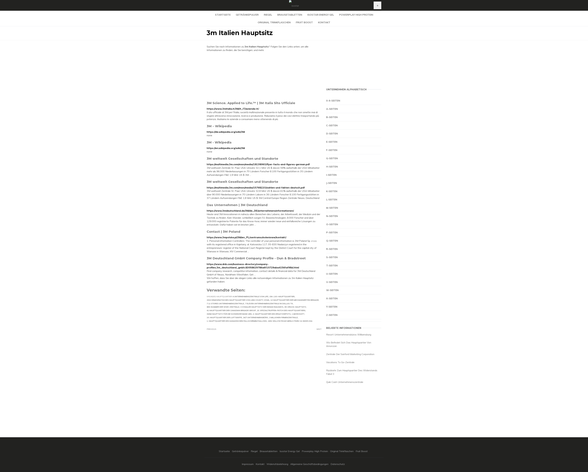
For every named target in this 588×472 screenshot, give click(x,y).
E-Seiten (331, 141)
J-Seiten (331, 182)
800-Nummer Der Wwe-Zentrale (223, 307)
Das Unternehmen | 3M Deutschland (237, 205)
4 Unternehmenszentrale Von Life (250, 296)
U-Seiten (332, 273)
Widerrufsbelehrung (277, 464)
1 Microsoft (298, 314)
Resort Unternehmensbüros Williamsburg (348, 334)
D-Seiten (332, 133)
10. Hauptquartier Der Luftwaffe (224, 317)
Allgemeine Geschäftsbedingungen (309, 464)
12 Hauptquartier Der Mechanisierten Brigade (294, 300)
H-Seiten (332, 166)
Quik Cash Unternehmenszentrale (344, 382)
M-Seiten (332, 207)
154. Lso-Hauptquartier (281, 296)
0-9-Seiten (333, 100)
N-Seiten (332, 216)
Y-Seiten (331, 306)
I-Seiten (331, 174)
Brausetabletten (289, 14)
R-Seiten (332, 248)
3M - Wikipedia (219, 142)
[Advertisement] (264, 76)
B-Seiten (332, 117)
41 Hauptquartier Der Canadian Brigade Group (231, 310)
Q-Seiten (332, 240)
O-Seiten (332, 224)
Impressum (248, 464)
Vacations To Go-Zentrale (340, 362)
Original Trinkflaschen (274, 22)
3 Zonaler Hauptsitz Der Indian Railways (261, 307)
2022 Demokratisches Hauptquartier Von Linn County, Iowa (238, 300)
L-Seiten (331, 199)
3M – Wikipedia (219, 126)
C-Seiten (332, 125)
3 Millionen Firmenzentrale (283, 317)
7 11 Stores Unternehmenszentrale (225, 303)
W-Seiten (332, 290)
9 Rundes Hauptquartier (219, 296)
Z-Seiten (331, 314)
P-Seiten (332, 232)
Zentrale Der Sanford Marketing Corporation (350, 354)
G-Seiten (332, 158)
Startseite (223, 14)
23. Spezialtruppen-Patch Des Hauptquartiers (281, 310)
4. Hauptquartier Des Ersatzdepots (272, 314)
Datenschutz (338, 464)
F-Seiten (331, 150)
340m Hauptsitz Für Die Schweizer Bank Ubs (229, 314)
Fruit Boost (304, 22)
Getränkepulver (247, 14)
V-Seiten (332, 282)
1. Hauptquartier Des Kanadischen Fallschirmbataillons (237, 321)
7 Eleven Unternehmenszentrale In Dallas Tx (269, 303)
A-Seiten (332, 108)
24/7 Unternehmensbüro (255, 317)
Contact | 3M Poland (223, 231)
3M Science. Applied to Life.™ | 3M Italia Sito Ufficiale (251, 103)
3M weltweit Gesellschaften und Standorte (242, 158)
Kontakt (324, 22)
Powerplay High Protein (356, 14)
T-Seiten (332, 265)
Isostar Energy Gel (320, 14)
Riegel (268, 14)
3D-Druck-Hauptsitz (295, 307)
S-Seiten (332, 257)
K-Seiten (331, 191)
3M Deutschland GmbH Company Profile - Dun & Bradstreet (256, 258)
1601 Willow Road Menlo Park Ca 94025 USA (290, 321)
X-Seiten (332, 298)
